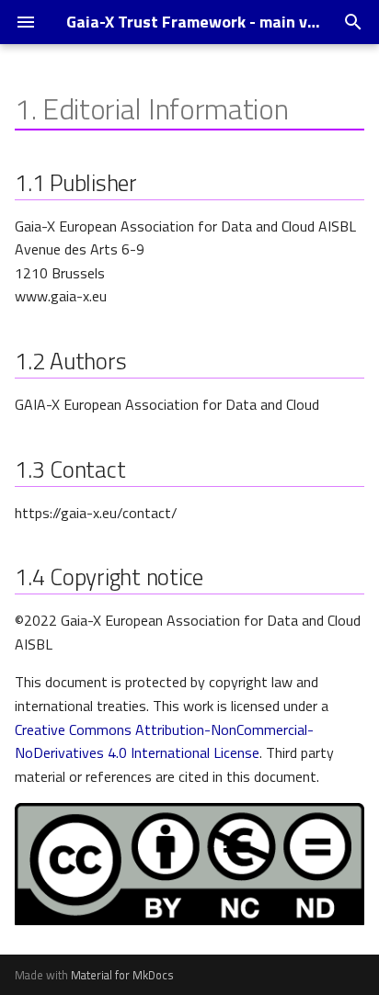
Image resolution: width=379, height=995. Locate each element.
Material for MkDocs (122, 975)
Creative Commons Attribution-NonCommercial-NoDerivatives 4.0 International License (164, 741)
